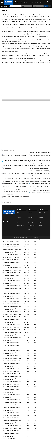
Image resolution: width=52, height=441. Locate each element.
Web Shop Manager (35, 237)
